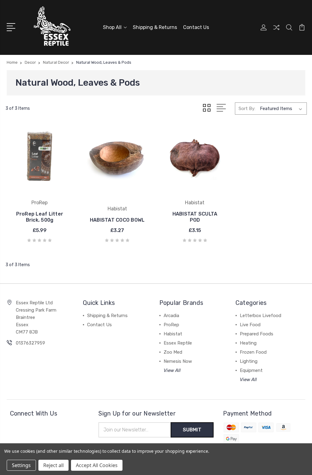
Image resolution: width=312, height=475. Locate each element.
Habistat (173, 334)
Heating (248, 343)
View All (172, 370)
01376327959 (30, 343)
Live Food (250, 324)
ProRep (171, 324)
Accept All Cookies (97, 465)
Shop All (112, 27)
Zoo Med (173, 352)
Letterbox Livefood (260, 315)
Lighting (248, 361)
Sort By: (247, 108)
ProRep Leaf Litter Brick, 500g (39, 217)
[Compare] (276, 31)
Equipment (251, 370)
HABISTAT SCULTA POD (195, 217)
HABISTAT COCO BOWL (117, 220)
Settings (21, 465)
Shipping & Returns (155, 27)
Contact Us (196, 27)
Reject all (53, 465)
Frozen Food (253, 352)
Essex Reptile (178, 343)
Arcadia (171, 315)
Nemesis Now (178, 361)
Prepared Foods (256, 334)
